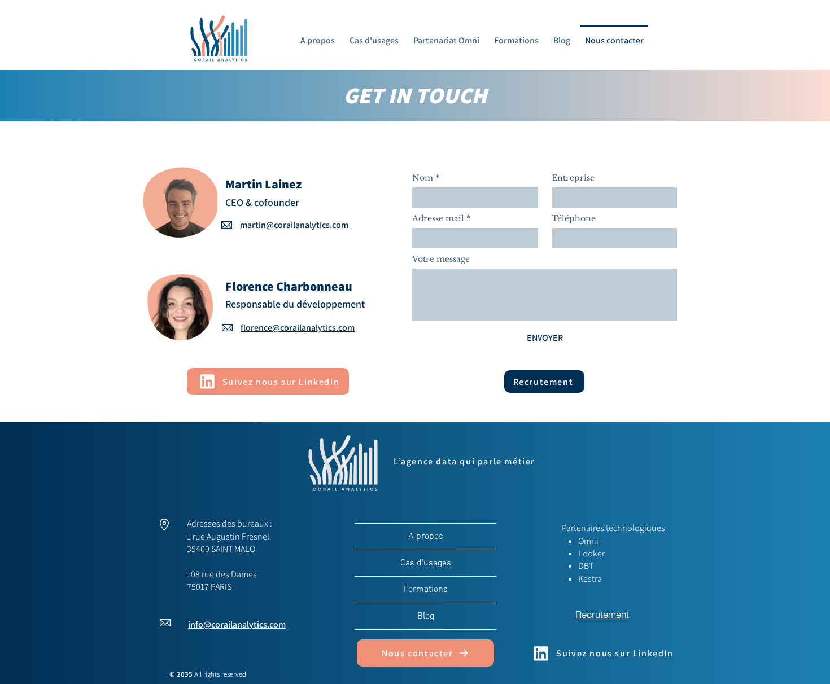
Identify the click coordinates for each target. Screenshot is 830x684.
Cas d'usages (425, 563)
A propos (425, 536)
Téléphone (574, 218)
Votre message (441, 259)
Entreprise (573, 178)
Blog (425, 616)
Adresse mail (441, 218)
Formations (425, 589)
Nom (425, 178)
